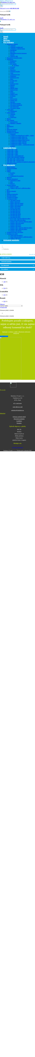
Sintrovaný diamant (12, 129)
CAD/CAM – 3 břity (12, 152)
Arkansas (12, 114)
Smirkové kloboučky (12, 194)
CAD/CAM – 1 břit (12, 149)
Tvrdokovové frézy (12, 199)
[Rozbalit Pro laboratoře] (33, 265)
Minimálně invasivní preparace (18, 53)
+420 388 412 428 (17, 407)
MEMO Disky (14, 88)
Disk (11, 182)
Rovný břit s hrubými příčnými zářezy (20, 218)
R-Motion (12, 96)
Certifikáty (19, 421)
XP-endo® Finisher (15, 103)
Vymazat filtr (3, 307)
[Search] (1, 6)
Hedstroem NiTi (14, 77)
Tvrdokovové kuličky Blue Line (19, 138)
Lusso (11, 174)
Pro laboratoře (9, 165)
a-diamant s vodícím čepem (17, 48)
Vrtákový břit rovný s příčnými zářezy (20, 188)
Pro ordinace (8, 42)
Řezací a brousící (11, 191)
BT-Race (12, 67)
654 (4, 288)
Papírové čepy (14, 90)
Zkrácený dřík (14, 56)
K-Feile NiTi (13, 80)
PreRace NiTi (14, 94)
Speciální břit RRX (15, 217)
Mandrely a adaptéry (15, 123)
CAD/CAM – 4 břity (12, 154)
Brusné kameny (11, 167)
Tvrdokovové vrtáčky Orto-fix (18, 143)
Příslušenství (13, 111)
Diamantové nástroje (12, 44)
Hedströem (13, 76)
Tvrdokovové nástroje (13, 132)
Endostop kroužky (15, 71)
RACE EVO (13, 99)
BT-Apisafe (13, 64)
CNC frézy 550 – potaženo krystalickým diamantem (21, 162)
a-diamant (12, 45)
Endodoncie (10, 59)
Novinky (6, 40)
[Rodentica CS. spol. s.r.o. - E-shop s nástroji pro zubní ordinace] (7, 2)
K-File (12, 82)
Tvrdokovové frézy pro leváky (15, 232)
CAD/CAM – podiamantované (15, 155)
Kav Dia (12, 51)
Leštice (9, 171)
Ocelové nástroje (11, 185)
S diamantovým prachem (17, 176)
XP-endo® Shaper (15, 108)
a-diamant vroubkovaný (16, 47)
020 (4, 301)
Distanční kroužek (12, 163)
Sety (8, 128)
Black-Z (12, 183)
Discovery (13, 70)
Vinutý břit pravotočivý (16, 235)
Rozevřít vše (32, 254)
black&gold (13, 50)
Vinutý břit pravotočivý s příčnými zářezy (21, 237)
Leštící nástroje (11, 112)
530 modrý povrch (15, 200)
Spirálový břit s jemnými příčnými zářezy (21, 227)
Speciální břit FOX (15, 209)
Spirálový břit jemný (15, 226)
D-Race (12, 68)
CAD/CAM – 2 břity (12, 151)
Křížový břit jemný (15, 208)
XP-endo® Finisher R (16, 105)
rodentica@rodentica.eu (17, 410)
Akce (5, 38)
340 (4, 281)
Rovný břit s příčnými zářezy (18, 220)
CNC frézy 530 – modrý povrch (15, 159)
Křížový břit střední (15, 206)
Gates (11, 73)
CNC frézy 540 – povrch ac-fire (15, 160)
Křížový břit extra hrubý (16, 205)
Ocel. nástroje (10, 120)
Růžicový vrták (14, 186)
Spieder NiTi (13, 100)
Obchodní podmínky (19, 419)
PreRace (12, 93)
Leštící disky (10, 109)
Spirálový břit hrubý (15, 224)
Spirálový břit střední (15, 231)
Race (11, 97)
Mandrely (9, 177)
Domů (5, 36)
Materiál (12, 85)
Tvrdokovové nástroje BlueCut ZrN (19, 140)
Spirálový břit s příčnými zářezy (18, 229)
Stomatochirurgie (11, 131)
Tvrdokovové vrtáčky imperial (18, 141)
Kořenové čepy (14, 83)
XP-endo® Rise (14, 106)
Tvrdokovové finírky (12, 197)
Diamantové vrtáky (15, 180)
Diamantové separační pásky (14, 58)
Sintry (8, 192)
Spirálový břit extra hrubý (17, 223)
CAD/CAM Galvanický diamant (15, 157)
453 (4, 295)
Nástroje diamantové (12, 179)
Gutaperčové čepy (15, 74)
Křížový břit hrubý (15, 202)
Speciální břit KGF (15, 211)
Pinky (11, 91)
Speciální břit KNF (15, 212)
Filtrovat (2, 304)
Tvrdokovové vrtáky (12, 234)
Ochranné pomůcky (11, 240)
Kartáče (9, 170)
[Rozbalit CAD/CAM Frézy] (33, 258)
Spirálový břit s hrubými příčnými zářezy (21, 221)
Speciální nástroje (11, 195)
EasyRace (16, 65)
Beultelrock (13, 61)
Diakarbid (13, 134)
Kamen (12, 115)
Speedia (12, 55)
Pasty (8, 189)
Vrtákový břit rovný (15, 238)
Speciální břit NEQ (15, 215)
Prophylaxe (13, 117)
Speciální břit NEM (15, 214)
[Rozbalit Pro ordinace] (33, 269)
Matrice (12, 86)
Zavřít (1, 18)
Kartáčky (12, 173)
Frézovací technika (12, 168)
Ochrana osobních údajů (19, 416)
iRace (11, 79)
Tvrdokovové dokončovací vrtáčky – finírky (22, 135)
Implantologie (14, 122)
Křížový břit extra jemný (16, 203)
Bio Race (12, 62)
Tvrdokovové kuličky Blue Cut (18, 137)
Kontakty (19, 423)
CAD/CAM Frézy (9, 148)
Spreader (12, 102)
